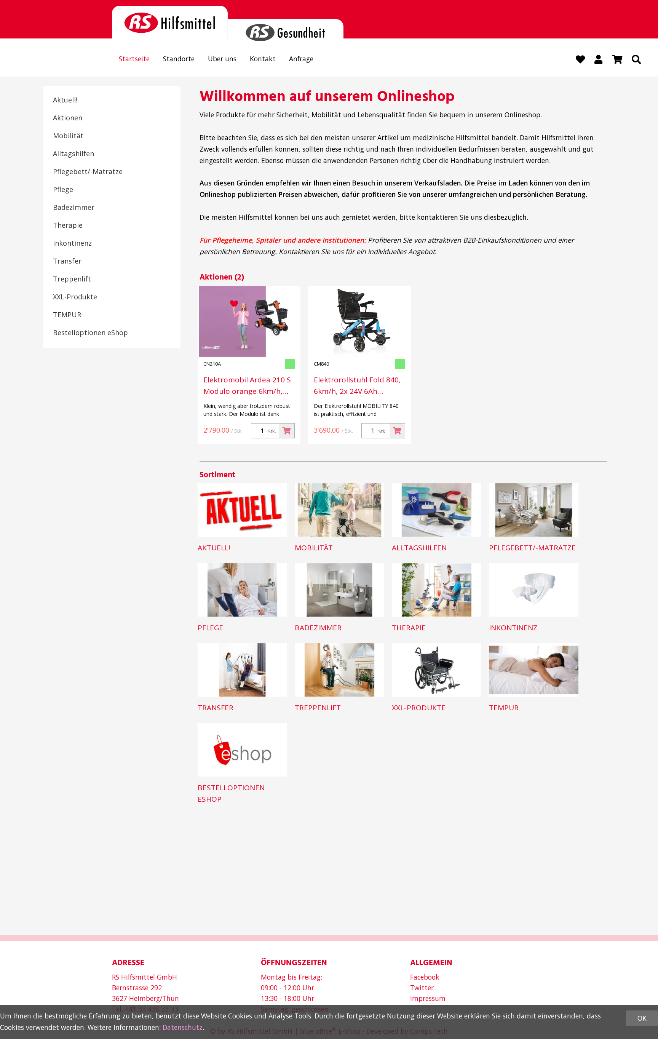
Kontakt (263, 58)
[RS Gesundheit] (285, 29)
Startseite (134, 58)
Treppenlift (72, 278)
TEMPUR (67, 314)
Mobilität (68, 135)
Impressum (428, 998)
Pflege (63, 189)
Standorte (179, 58)
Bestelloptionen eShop (90, 332)
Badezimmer (73, 207)
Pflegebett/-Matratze (88, 171)
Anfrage (301, 58)
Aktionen (67, 117)
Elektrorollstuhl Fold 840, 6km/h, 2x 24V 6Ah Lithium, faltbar (357, 385)
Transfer (67, 260)
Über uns (222, 58)
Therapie (68, 225)
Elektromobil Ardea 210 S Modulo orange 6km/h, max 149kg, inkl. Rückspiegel (247, 385)
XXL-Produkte (75, 296)
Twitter (422, 987)
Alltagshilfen (73, 153)
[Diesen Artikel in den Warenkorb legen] (286, 431)
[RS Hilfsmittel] (170, 22)
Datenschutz (183, 1027)
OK (642, 1018)
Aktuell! (65, 99)
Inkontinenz (72, 243)
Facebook (424, 976)
